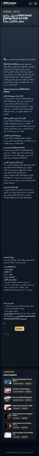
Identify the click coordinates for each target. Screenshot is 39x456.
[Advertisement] (19, 43)
